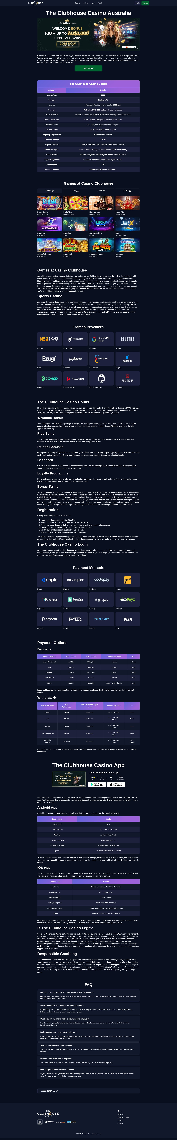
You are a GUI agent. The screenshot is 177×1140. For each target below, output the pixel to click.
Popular (48, 190)
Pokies (126, 190)
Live (74, 190)
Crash (100, 190)
